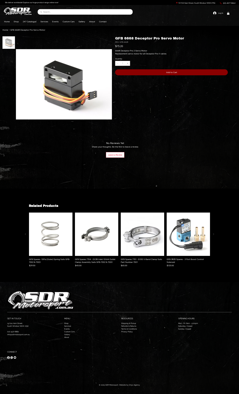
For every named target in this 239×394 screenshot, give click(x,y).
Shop (66, 323)
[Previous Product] (25, 234)
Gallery (67, 335)
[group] (119, 239)
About (66, 337)
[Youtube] (15, 357)
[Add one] (127, 63)
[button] (228, 13)
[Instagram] (11, 357)
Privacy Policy (127, 332)
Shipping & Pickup (128, 323)
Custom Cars (69, 332)
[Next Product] (213, 234)
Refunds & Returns (128, 326)
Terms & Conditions (129, 329)
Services (67, 326)
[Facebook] (8, 357)
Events (67, 329)
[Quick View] (50, 234)
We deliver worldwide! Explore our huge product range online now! (31, 2)
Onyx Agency (134, 385)
